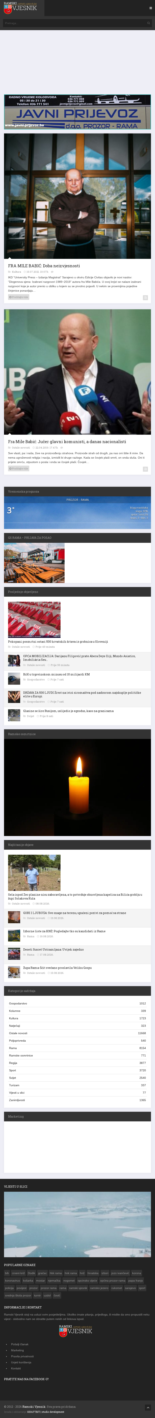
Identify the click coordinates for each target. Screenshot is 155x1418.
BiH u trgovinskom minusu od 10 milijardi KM (56, 674)
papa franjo (135, 1280)
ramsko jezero (99, 1288)
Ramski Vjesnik (34, 1407)
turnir (37, 1295)
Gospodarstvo (36, 679)
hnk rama (71, 1273)
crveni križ (18, 1273)
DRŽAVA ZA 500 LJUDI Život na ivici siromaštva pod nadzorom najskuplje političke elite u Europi (82, 694)
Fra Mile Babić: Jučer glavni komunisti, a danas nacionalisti (67, 441)
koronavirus (12, 1280)
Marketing (17, 1350)
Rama (31, 936)
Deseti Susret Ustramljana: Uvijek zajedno (53, 949)
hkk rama (56, 1273)
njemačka (54, 1280)
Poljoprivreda (77, 1040)
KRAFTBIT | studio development (45, 1411)
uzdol (47, 1295)
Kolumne (77, 1010)
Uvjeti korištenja (21, 1362)
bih (7, 1273)
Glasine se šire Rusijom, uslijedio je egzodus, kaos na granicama (68, 711)
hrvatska (93, 1273)
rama (63, 1288)
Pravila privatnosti (22, 1356)
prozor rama (49, 1288)
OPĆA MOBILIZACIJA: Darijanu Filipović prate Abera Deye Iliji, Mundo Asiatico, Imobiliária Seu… (79, 658)
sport (142, 1288)
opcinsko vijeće (87, 1280)
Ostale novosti (21, 447)
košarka (28, 1280)
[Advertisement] (77, 64)
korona (136, 1273)
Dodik (31, 1273)
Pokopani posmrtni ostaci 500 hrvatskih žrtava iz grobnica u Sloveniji (58, 641)
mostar (40, 1280)
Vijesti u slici (77, 1092)
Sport (77, 1070)
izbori (105, 1273)
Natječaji (77, 1025)
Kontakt (16, 1368)
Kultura (17, 272)
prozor (33, 1288)
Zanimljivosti (77, 1100)
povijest (21, 1288)
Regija (77, 1063)
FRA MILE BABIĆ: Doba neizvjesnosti (44, 265)
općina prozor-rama (112, 1280)
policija (9, 1288)
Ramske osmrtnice (77, 1055)
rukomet (116, 1288)
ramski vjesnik (78, 1288)
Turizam (77, 1085)
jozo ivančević (120, 1273)
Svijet (31, 716)
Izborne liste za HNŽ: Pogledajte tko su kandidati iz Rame (64, 931)
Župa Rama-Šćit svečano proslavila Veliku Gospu (57, 968)
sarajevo (130, 1288)
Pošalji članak (19, 1344)
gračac (42, 1273)
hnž (82, 1273)
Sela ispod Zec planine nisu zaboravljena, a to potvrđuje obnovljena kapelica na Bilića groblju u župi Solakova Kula (75, 896)
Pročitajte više (19, 297)
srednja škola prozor (18, 1295)
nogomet (69, 1280)
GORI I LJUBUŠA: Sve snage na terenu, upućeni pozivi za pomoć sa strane (74, 913)
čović (57, 1295)
